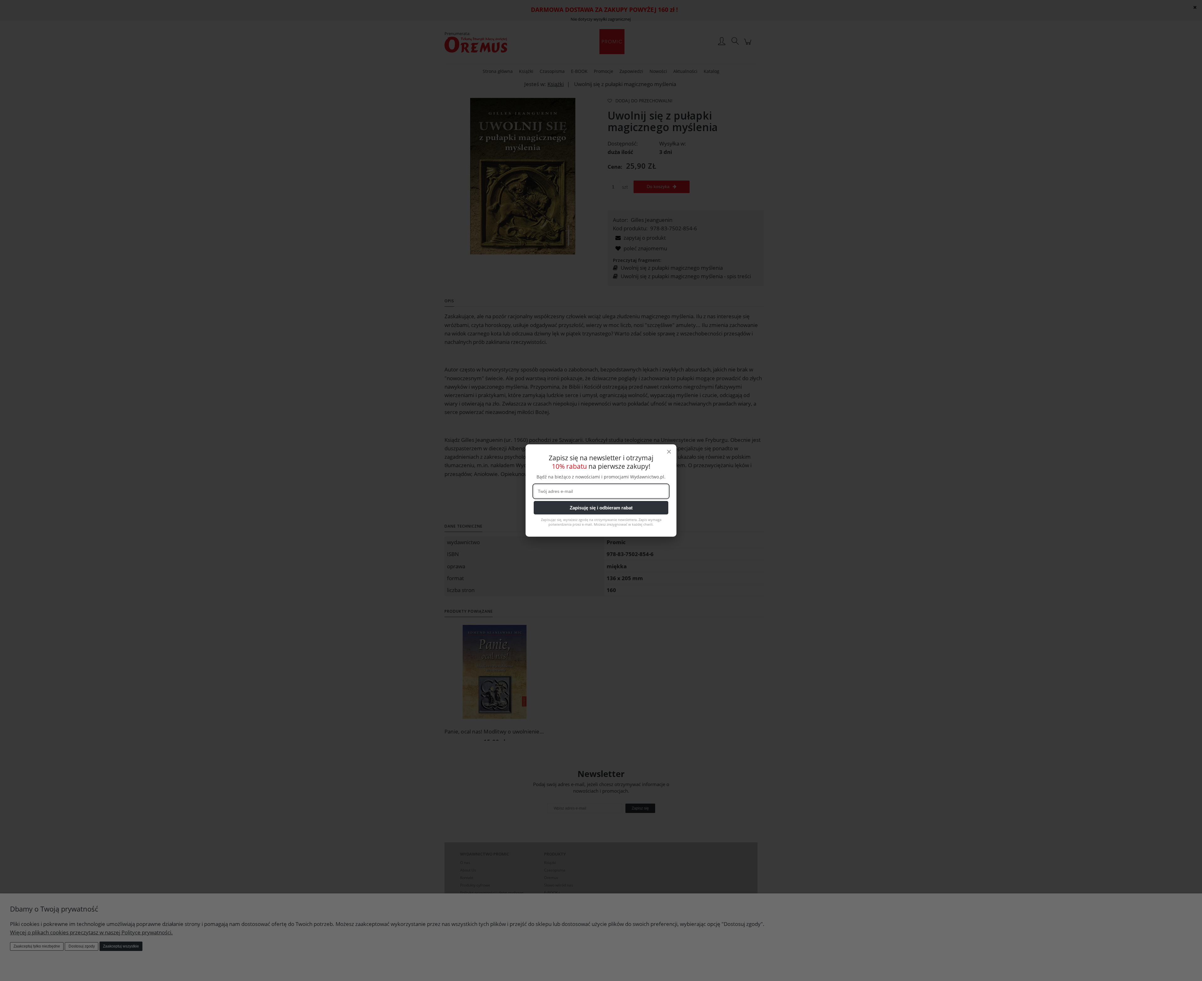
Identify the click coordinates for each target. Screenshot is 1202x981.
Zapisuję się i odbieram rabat (601, 507)
